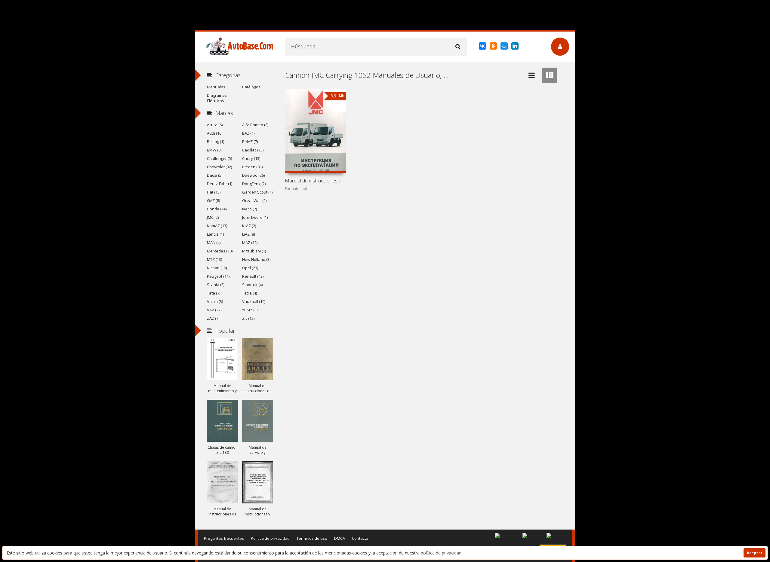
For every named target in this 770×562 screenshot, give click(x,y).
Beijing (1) (215, 141)
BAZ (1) (248, 133)
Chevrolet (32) (219, 167)
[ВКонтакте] (483, 47)
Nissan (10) (217, 267)
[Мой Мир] (504, 47)
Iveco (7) (249, 209)
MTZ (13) (214, 259)
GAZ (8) (213, 200)
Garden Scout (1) (257, 192)
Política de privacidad (270, 538)
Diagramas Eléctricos (217, 98)
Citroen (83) (252, 167)
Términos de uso (312, 538)
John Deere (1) (255, 217)
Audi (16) (214, 133)
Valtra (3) (215, 301)
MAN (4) (213, 242)
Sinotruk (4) (252, 284)
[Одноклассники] (494, 47)
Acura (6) (215, 124)
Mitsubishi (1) (254, 251)
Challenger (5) (219, 158)
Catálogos (251, 87)
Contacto (360, 538)
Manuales (216, 87)
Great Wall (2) (254, 200)
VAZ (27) (214, 310)
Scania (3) (215, 284)
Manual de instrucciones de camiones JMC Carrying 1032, (315, 180)
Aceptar (754, 552)
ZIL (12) (248, 318)
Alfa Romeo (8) (255, 124)
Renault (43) (252, 276)
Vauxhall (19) (253, 301)
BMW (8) (214, 150)
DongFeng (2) (254, 183)
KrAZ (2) (249, 225)
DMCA (339, 538)
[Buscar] (458, 47)
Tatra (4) (249, 293)
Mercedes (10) (220, 251)
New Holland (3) (256, 259)
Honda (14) (216, 209)
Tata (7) (213, 293)
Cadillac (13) (252, 150)
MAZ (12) (249, 242)
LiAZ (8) (248, 234)
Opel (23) (250, 267)
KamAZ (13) (217, 225)
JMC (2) (213, 217)
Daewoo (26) (253, 175)
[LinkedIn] (515, 47)
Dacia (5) (214, 175)
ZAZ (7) (213, 318)
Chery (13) (251, 158)
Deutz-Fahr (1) (219, 183)
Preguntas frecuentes (224, 538)
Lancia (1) (215, 234)
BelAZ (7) (250, 141)
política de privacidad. (441, 553)
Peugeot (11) (218, 276)
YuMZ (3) (249, 310)
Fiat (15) (213, 192)
